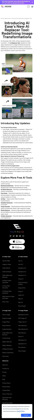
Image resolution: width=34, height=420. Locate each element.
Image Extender (6, 329)
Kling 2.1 (20, 291)
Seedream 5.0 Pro (23, 314)
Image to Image (6, 318)
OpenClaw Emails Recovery (7, 404)
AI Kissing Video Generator (6, 292)
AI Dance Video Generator (6, 281)
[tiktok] (13, 236)
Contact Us (5, 368)
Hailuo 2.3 (21, 295)
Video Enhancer (6, 271)
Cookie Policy (6, 390)
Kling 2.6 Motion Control (23, 283)
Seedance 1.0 (22, 275)
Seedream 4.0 (22, 343)
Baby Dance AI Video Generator (8, 297)
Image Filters (6, 322)
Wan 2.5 (20, 299)
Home (2, 18)
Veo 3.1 (20, 261)
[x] (23, 236)
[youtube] (20, 236)
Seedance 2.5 (22, 268)
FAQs (4, 376)
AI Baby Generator (7, 349)
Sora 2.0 (20, 264)
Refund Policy (6, 386)
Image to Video (6, 264)
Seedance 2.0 (22, 271)
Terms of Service (7, 394)
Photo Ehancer (6, 325)
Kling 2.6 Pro (21, 288)
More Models (22, 306)
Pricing (4, 372)
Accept (26, 415)
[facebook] (10, 236)
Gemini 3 (20, 336)
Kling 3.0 (20, 279)
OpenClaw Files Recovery (6, 398)
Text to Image (6, 314)
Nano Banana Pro (23, 329)
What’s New (7, 18)
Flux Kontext (21, 347)
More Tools (5, 302)
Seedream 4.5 (22, 340)
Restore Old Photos (7, 352)
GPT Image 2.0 (22, 318)
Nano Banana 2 (22, 325)
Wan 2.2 (20, 302)
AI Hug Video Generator (6, 287)
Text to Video (6, 261)
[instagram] (17, 236)
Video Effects (6, 268)
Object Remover (7, 341)
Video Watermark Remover (7, 276)
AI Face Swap (6, 338)
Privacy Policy (6, 383)
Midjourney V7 (22, 322)
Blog (3, 379)
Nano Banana (22, 333)
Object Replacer (7, 345)
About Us (5, 365)
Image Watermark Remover (7, 333)
